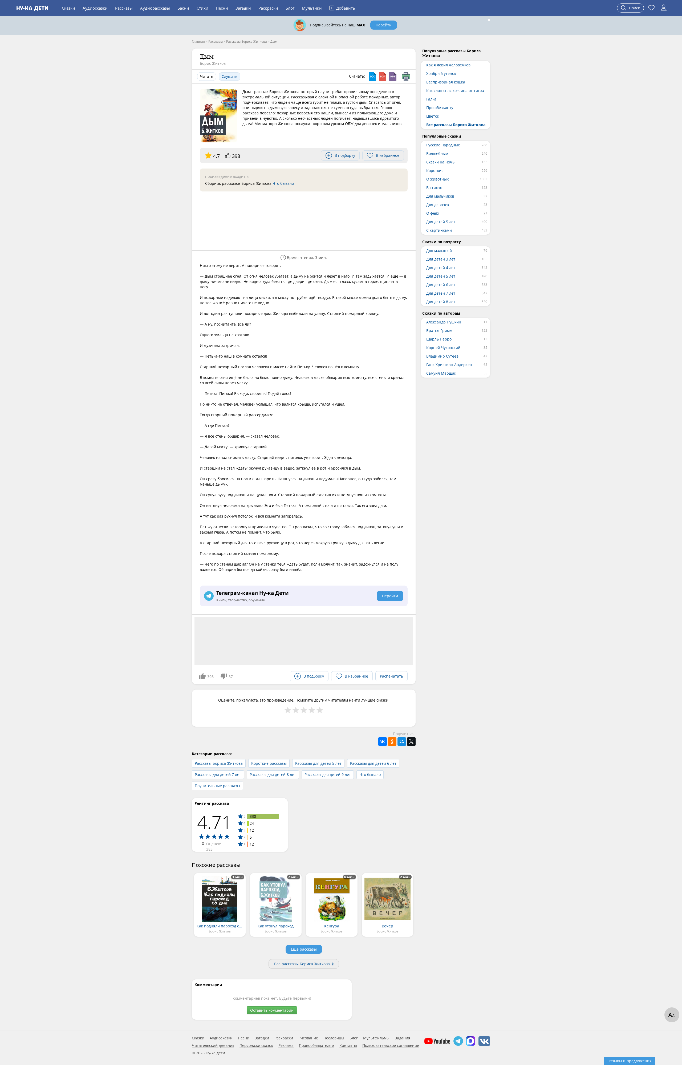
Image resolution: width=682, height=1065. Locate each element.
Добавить (342, 8)
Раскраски (268, 8)
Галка (431, 99)
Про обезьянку (439, 107)
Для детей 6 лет (440, 284)
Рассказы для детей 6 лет (373, 763)
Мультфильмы (376, 1038)
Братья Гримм (439, 330)
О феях (432, 213)
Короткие (435, 170)
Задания (402, 1038)
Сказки (68, 8)
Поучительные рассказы (217, 785)
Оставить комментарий (272, 1010)
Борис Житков (213, 63)
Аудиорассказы (155, 8)
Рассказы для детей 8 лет (273, 774)
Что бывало (283, 183)
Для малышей (439, 250)
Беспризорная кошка (445, 82)
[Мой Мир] (401, 741)
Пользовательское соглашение (390, 1045)
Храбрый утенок (441, 73)
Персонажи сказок (256, 1045)
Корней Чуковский (443, 347)
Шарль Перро (439, 339)
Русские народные (443, 144)
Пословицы (333, 1038)
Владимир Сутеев (442, 356)
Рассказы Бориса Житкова (219, 763)
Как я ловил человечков (448, 64)
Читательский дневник (213, 1045)
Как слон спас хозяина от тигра (455, 90)
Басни (183, 8)
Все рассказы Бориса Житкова (302, 963)
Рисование (308, 1038)
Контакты (348, 1045)
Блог (290, 8)
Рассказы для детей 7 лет (218, 774)
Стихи (202, 8)
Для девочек (437, 204)
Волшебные (437, 153)
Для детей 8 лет (440, 301)
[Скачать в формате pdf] (382, 76)
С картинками (439, 230)
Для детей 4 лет (440, 267)
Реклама (286, 1045)
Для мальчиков (440, 196)
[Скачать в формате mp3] (392, 76)
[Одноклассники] (392, 741)
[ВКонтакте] (382, 741)
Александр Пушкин (443, 322)
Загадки (243, 8)
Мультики (312, 8)
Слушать (229, 76)
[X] (411, 741)
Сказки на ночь (440, 162)
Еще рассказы (304, 949)
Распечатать (391, 676)
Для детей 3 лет (440, 259)
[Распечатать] (406, 76)
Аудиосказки (95, 8)
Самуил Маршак (441, 373)
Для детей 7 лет (440, 293)
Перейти (384, 24)
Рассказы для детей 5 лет (318, 763)
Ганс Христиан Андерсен (449, 364)
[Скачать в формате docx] (372, 76)
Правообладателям (316, 1045)
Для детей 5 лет (440, 221)
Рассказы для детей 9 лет (328, 774)
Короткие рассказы (269, 763)
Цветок (432, 116)
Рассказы (124, 8)
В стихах (434, 187)
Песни (222, 8)
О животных (437, 179)
